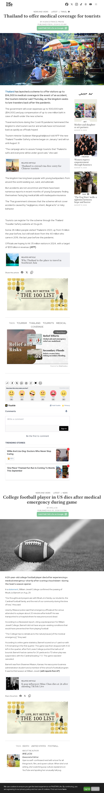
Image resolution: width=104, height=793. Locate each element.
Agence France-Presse (53, 22)
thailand (34, 323)
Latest (54, 12)
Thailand (9, 91)
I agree (87, 789)
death (26, 746)
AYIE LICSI (53, 508)
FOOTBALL (53, 746)
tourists (48, 323)
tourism (22, 323)
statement (13, 589)
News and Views (41, 12)
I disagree (95, 789)
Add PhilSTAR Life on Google (51, 28)
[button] (96, 4)
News (65, 493)
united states (38, 746)
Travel (64, 12)
